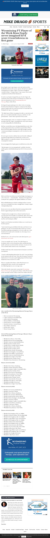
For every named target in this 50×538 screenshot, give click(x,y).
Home (11, 26)
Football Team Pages (27, 26)
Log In (25, 531)
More (38, 26)
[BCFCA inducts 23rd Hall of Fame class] (7, 475)
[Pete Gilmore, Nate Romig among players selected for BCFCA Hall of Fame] (27, 475)
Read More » (25, 5)
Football (20, 26)
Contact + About (44, 529)
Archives (38, 529)
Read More (3, 524)
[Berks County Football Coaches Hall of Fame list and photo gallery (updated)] (17, 475)
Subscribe (15, 26)
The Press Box (32, 529)
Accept (23, 536)
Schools (34, 26)
